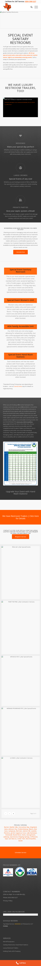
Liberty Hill (26, 831)
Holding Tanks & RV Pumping (11, 951)
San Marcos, (13, 839)
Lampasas (11, 831)
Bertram (19, 831)
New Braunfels (31, 839)
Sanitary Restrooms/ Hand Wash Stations (15, 945)
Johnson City (13, 829)
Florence (7, 833)
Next (39, 20)
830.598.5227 (13, 897)
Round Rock (17, 835)
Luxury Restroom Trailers (10, 948)
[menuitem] (30, 7)
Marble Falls (14, 827)
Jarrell (13, 833)
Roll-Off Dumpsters (9, 941)
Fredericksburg (23, 829)
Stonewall (8, 835)
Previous (1, 20)
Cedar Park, (21, 839)
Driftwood (33, 837)
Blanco (31, 829)
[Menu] (35, 7)
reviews (5, 926)
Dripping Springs (24, 837)
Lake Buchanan (32, 833)
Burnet (6, 827)
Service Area (18, 386)
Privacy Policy (7, 901)
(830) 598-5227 (30, 1)
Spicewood (14, 837)
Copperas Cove (20, 833)
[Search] (30, 7)
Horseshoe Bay (24, 827)
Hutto (24, 835)
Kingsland (33, 827)
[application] (20, 107)
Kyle (6, 839)
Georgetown (30, 835)
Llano (6, 829)
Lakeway (6, 837)
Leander (34, 831)
